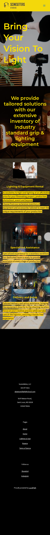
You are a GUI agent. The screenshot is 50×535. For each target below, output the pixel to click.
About (25, 429)
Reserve (25, 443)
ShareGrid (25, 471)
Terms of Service (25, 448)
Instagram (25, 476)
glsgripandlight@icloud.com (25, 391)
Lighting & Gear (25, 439)
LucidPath (32, 488)
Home (25, 434)
